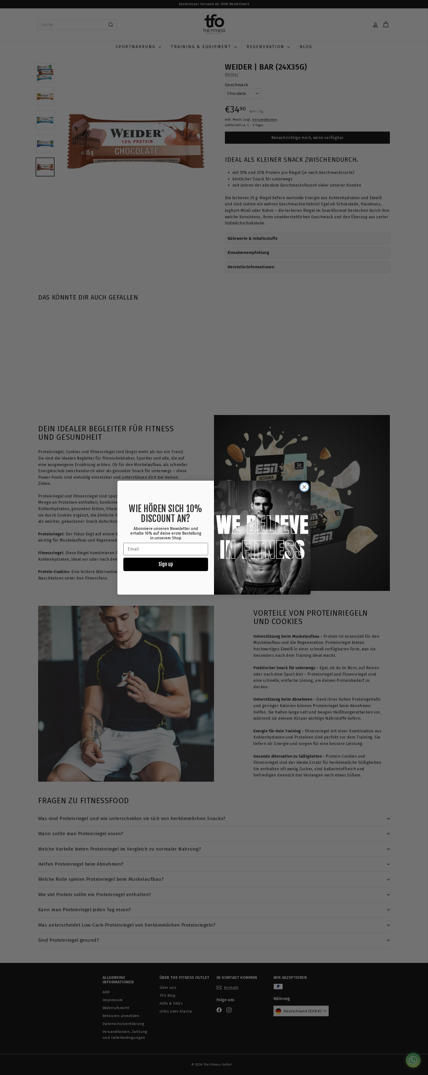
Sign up (166, 564)
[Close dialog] (304, 487)
